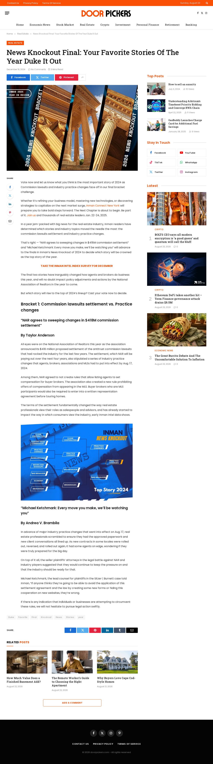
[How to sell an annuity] (156, 88)
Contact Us (13, 3)
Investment (122, 24)
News (59, 617)
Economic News (40, 24)
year (81, 617)
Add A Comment (72, 702)
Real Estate (87, 24)
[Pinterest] (10, 212)
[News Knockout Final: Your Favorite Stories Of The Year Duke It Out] (72, 128)
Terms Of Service (51, 3)
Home (20, 24)
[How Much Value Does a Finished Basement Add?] (27, 662)
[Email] (10, 221)
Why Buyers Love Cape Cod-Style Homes (116, 679)
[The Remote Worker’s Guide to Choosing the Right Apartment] (72, 662)
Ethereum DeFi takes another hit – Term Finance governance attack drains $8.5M (178, 298)
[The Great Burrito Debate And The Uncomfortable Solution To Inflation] (176, 329)
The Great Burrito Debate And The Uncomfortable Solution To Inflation (180, 357)
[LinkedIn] (10, 204)
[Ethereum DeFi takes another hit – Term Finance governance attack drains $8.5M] (176, 269)
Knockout (46, 617)
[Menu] (7, 13)
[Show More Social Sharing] (82, 77)
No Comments (38, 69)
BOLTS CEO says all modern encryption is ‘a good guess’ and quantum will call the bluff (177, 238)
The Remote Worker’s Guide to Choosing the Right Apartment (70, 681)
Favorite (22, 617)
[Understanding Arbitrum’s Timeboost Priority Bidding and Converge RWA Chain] (156, 105)
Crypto (104, 24)
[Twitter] (10, 195)
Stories (70, 617)
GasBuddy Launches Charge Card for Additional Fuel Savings (185, 123)
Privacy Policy (30, 3)
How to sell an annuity (182, 84)
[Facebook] (10, 187)
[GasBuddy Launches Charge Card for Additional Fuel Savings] (156, 124)
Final (34, 617)
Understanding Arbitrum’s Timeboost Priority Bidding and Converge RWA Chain (185, 104)
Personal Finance (147, 24)
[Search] (206, 3)
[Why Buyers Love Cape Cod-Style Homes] (117, 662)
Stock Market (65, 24)
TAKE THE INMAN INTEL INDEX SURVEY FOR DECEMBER (77, 266)
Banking (191, 24)
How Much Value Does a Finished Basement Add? (24, 679)
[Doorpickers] (106, 13)
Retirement (172, 24)
